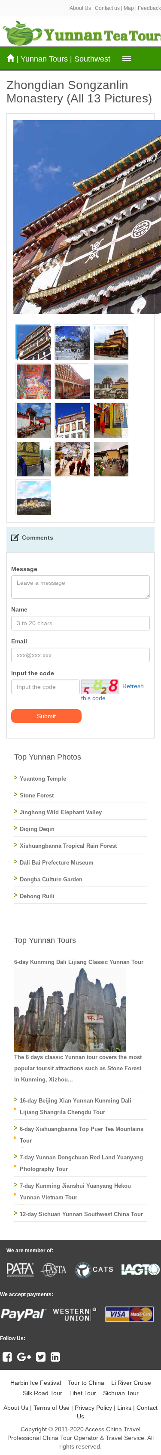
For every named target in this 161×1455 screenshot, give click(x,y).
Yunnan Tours (44, 59)
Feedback (149, 8)
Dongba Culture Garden (51, 879)
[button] (127, 59)
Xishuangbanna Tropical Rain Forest (68, 846)
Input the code (32, 673)
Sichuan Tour (121, 1393)
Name (19, 609)
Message (24, 568)
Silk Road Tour (42, 1393)
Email (19, 641)
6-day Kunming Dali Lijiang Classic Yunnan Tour (78, 962)
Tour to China (86, 1382)
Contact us (107, 8)
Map (129, 8)
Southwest (92, 59)
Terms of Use (51, 1407)
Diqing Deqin (37, 829)
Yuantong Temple (43, 778)
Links (124, 1407)
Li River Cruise (131, 1382)
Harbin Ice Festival (35, 1382)
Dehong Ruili (37, 896)
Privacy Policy (93, 1407)
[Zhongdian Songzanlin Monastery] (34, 342)
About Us (80, 8)
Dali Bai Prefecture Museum (57, 862)
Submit (46, 716)
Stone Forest (37, 795)
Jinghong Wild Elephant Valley (61, 812)
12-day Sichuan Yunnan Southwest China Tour (81, 1214)
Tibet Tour (82, 1393)
